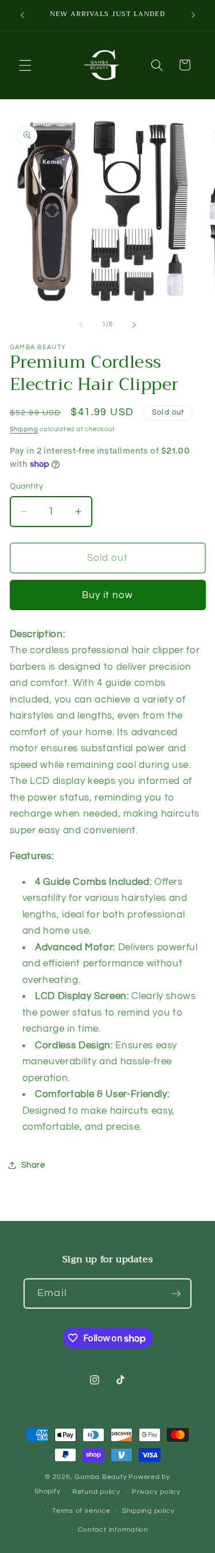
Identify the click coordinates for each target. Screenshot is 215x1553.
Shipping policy (148, 1511)
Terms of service (81, 1511)
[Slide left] (80, 324)
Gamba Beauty (101, 1477)
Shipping (24, 429)
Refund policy (96, 1492)
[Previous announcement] (22, 15)
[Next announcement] (193, 15)
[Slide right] (134, 324)
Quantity (27, 486)
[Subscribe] (176, 1293)
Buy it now (108, 595)
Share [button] (33, 1164)
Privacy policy (156, 1492)
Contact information (113, 1530)
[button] (25, 65)
